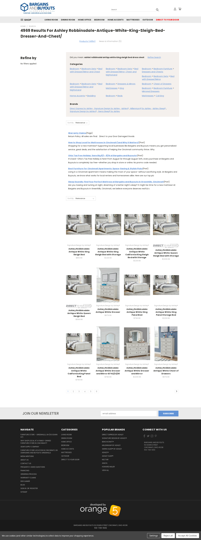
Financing (25, 470)
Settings (153, 535)
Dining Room (68, 19)
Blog (23, 485)
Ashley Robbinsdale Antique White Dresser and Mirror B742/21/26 (108, 370)
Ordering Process (29, 474)
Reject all (168, 535)
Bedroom (99, 19)
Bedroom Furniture (163, 68)
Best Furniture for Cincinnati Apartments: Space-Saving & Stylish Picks (105, 168)
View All (105, 470)
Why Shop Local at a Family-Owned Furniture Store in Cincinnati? (36, 441)
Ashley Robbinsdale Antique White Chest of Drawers (166, 370)
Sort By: (71, 122)
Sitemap (24, 492)
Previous (193, 505)
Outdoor (147, 19)
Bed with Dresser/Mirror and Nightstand (86, 86)
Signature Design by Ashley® (83, 111)
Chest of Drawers (162, 83)
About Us (25, 460)
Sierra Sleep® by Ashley (109, 111)
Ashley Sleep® (159, 108)
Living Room (51, 19)
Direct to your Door (167, 19)
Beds (120, 95)
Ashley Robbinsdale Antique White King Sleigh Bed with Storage (108, 251)
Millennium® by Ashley (140, 108)
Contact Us (26, 463)
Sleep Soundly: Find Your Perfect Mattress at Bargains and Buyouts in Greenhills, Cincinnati (116, 181)
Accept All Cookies (187, 535)
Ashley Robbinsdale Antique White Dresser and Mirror (137, 370)
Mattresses (132, 19)
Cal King (160, 95)
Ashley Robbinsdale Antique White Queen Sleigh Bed (79, 313)
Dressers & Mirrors (126, 83)
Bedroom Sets (88, 68)
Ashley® (125, 108)
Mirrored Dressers (150, 91)
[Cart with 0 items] (179, 9)
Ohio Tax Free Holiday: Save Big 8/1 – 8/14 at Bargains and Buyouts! (102, 155)
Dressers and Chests (152, 71)
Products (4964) (87, 41)
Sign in (24, 488)
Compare (78, 227)
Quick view (79, 221)
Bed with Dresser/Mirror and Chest (86, 70)
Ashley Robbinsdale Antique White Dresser (108, 310)
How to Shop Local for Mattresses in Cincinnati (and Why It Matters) (103, 142)
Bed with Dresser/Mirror (158, 78)
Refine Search (154, 57)
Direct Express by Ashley (81, 108)
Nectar (105, 459)
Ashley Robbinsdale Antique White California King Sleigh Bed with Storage (137, 253)
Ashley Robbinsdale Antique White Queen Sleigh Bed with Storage (166, 253)
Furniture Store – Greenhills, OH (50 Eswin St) (39, 435)
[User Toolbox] (175, 9)
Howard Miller (108, 467)
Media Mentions (27, 456)
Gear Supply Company (30, 446)
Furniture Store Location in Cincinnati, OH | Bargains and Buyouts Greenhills (39, 451)
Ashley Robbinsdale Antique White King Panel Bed (137, 312)
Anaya (104, 463)
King (122, 88)
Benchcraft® (108, 442)
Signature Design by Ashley (107, 108)
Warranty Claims (77, 133)
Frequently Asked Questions (33, 467)
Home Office (84, 19)
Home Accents (115, 19)
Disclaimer (25, 481)
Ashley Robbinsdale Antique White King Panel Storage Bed (166, 312)
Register (34, 488)
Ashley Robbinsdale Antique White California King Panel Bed (79, 372)
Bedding (91, 95)
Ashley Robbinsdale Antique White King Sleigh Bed (79, 251)
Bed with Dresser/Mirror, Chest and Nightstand (122, 71)
